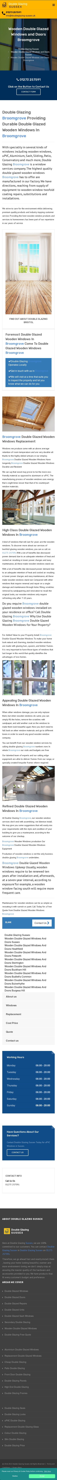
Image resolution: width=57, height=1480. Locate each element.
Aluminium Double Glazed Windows (22, 1349)
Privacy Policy (17, 1467)
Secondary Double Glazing (17, 1322)
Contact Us (41, 923)
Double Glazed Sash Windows (19, 1315)
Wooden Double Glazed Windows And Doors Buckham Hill (25, 967)
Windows (11, 1005)
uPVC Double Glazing (15, 1420)
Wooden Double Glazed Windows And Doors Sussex (25, 940)
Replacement (13, 1014)
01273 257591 (13, 12)
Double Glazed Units (14, 1309)
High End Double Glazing (17, 1386)
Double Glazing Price (15, 1445)
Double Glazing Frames (16, 1393)
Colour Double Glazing (15, 1432)
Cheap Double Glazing (15, 1361)
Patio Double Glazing (15, 1368)
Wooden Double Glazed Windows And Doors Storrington (25, 960)
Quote (9, 1031)
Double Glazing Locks (15, 1414)
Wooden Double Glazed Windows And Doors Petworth (25, 953)
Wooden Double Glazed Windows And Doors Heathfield (25, 947)
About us (11, 996)
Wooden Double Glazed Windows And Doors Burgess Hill (25, 988)
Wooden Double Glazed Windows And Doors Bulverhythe (25, 981)
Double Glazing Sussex (17, 935)
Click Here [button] (47, 1471)
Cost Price (12, 1023)
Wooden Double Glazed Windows (21, 1328)
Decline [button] (15, 1476)
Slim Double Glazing (14, 1439)
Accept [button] (42, 1476)
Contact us (12, 1040)
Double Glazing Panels (15, 1380)
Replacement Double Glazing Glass (22, 1426)
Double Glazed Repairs (16, 1303)
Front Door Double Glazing (17, 1374)
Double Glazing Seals (15, 1407)
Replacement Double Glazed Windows (23, 1355)
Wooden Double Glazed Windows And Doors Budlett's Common (25, 974)
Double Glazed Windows (16, 1290)
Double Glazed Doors (15, 1297)
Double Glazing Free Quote (18, 1334)
